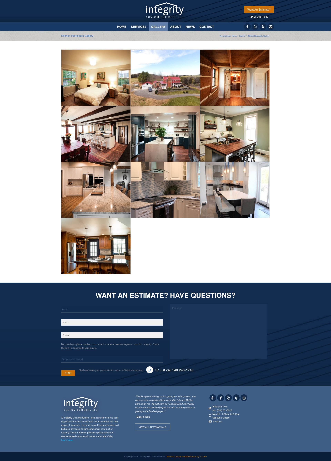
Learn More (66, 439)
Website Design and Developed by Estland (187, 456)
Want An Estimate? (259, 9)
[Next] (192, 398)
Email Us (217, 421)
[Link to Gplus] (212, 397)
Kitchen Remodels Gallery (77, 36)
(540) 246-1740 (259, 17)
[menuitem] (259, 9)
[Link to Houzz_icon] (262, 26)
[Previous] (184, 398)
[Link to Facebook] (247, 26)
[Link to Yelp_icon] (255, 26)
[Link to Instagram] (270, 26)
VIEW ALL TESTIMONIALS (153, 427)
